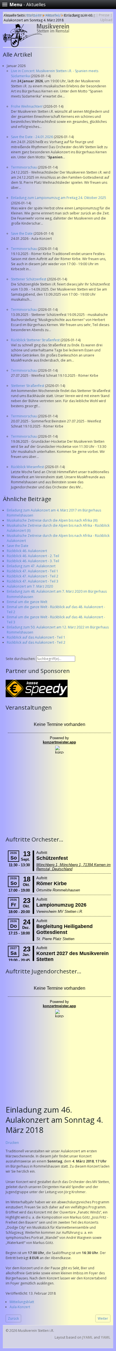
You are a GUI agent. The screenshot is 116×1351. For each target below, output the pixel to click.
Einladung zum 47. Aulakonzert (31, 566)
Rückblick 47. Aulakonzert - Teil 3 (32, 581)
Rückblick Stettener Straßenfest (36, 340)
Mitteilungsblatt (22, 1301)
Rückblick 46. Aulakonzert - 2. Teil (33, 555)
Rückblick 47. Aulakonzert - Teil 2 (32, 576)
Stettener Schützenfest (29, 279)
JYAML (87, 1337)
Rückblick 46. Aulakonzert (27, 550)
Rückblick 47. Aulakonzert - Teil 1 (32, 571)
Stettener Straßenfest (28, 385)
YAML (105, 1337)
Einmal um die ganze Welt (27, 601)
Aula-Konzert (20, 1307)
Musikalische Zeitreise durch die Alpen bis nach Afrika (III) (52, 520)
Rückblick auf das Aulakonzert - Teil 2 (36, 642)
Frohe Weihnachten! (27, 106)
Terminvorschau (24, 167)
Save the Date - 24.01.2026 (32, 136)
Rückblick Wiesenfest (28, 466)
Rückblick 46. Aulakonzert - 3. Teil (33, 561)
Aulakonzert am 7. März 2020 (30, 586)
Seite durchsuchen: (21, 658)
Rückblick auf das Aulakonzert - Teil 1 (36, 637)
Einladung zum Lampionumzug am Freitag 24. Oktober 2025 (58, 197)
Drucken (12, 1142)
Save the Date (22, 233)
